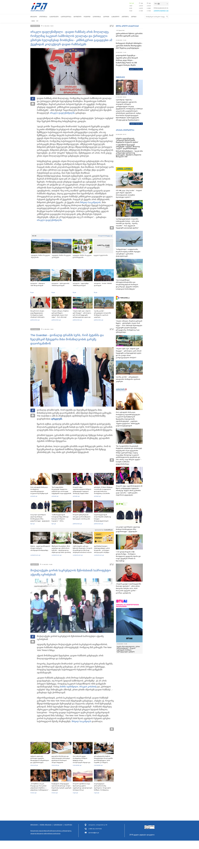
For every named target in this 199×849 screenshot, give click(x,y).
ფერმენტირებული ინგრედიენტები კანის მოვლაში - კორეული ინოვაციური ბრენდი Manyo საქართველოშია (102, 550)
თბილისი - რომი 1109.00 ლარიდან (103, 284)
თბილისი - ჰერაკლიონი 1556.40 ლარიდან (60, 284)
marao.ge (33, 793)
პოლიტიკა (43, 16)
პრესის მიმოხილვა (125, 130)
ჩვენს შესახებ (45, 825)
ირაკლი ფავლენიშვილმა (62, 113)
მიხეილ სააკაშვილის (90, 202)
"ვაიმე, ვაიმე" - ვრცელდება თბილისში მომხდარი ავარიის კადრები (102, 314)
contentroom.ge (35, 555)
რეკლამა (68, 825)
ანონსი (133, 16)
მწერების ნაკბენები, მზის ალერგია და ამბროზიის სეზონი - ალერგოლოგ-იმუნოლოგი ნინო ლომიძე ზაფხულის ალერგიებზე (61, 550)
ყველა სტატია (135, 123)
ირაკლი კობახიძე (88, 686)
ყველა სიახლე (135, 69)
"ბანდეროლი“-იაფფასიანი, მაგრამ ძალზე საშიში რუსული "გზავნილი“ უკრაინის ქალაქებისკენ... (128, 252)
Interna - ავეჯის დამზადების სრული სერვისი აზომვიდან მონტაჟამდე (40, 548)
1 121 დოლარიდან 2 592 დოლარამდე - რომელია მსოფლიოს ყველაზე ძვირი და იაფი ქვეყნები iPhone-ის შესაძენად (128, 556)
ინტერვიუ (120, 77)
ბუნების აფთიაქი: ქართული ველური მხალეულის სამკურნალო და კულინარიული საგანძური (39, 760)
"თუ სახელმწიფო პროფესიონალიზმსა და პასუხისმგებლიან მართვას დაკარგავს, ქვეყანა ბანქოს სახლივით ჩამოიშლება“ (127, 284)
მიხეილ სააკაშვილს (81, 721)
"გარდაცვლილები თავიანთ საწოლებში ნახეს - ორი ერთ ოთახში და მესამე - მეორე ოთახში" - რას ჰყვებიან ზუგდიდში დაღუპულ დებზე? (127, 223)
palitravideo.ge (35, 320)
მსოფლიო (77, 16)
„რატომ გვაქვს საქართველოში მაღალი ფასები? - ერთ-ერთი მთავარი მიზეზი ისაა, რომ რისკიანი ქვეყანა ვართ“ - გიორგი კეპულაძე (128, 588)
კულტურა (125, 16)
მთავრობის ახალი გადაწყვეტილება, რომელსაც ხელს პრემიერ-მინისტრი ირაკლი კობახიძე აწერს (39, 315)
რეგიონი (87, 16)
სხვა (33, 21)
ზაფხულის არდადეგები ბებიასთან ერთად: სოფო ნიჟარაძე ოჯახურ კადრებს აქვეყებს (61, 787)
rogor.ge (75, 793)
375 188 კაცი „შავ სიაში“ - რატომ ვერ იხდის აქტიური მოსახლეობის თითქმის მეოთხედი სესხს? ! (129, 194)
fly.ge (32, 292)
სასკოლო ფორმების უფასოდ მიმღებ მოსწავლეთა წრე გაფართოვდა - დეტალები (40, 518)
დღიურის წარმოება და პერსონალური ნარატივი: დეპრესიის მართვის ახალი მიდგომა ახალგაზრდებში (61, 760)
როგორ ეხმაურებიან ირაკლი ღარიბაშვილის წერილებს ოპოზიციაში (81, 517)
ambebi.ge (33, 496)
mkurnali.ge (34, 765)
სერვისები (58, 825)
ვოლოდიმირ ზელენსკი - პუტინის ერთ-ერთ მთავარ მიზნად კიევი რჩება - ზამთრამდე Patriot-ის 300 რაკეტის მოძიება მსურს (127, 60)
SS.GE (34, 236)
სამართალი (54, 16)
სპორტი (106, 16)
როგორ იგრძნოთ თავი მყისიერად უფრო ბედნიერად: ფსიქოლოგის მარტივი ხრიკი (82, 787)
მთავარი (33, 16)
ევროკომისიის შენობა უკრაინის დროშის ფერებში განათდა (129, 35)
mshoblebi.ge (77, 765)
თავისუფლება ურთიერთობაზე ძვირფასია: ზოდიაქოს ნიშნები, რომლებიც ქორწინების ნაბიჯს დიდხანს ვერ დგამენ (102, 789)
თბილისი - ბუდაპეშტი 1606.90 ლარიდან (81, 284)
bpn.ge (131, 3)
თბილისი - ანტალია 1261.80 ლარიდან (37, 284)
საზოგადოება (66, 16)
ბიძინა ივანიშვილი (69, 686)
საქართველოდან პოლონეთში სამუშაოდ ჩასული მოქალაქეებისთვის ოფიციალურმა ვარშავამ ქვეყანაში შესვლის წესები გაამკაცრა (103, 521)
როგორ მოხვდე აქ (105, 236)
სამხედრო (115, 16)
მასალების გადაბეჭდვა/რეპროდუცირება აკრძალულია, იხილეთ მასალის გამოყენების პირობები (51, 832)
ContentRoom (108, 530)
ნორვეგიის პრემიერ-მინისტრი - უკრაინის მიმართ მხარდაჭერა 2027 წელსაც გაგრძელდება (129, 45)
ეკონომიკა (97, 16)
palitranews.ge (77, 523)
